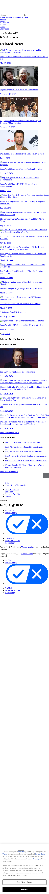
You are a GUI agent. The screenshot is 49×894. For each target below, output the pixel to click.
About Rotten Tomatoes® (15, 485)
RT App (3, 24)
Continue (24, 889)
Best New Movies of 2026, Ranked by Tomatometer (26, 456)
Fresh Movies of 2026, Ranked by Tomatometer (24, 447)
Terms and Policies (12, 541)
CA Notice (9, 538)
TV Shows (4, 22)
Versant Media (27, 547)
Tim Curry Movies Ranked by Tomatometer (22, 442)
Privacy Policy (11, 513)
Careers (8, 496)
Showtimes (4, 29)
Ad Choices (9, 510)
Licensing (9, 492)
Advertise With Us (12, 494)
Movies (3, 20)
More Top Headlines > (9, 472)
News (2, 26)
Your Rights (37, 859)
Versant (21, 852)
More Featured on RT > (9, 433)
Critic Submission (12, 489)
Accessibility (10, 543)
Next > (7, 334)
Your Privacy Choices (15, 536)
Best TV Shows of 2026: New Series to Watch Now (26, 460)
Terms (5, 854)
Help (7, 483)
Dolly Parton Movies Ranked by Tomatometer (23, 451)
